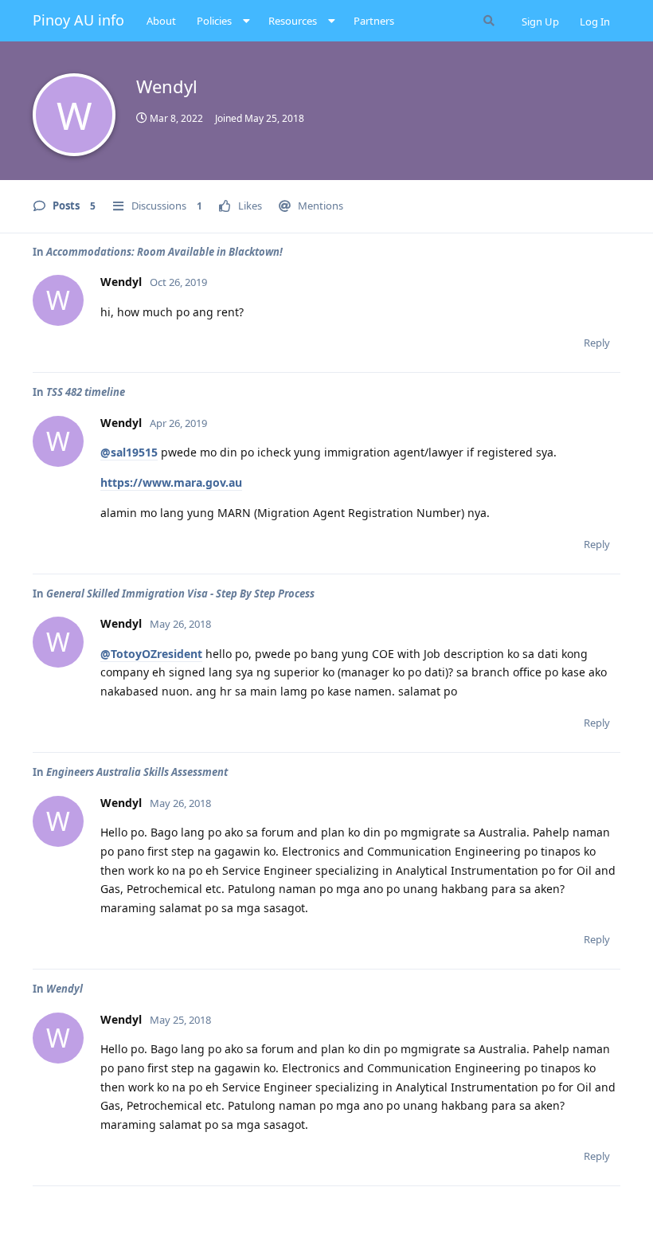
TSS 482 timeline (85, 392)
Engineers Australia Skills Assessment (137, 772)
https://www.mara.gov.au (171, 482)
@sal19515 (129, 452)
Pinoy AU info (78, 19)
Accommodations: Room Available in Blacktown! (164, 252)
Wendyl (64, 988)
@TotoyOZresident (151, 653)
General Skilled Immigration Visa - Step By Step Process (180, 593)
